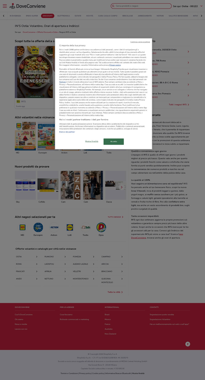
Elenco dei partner (67, 132)
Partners (62, 82)
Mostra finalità (91, 141)
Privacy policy (115, 65)
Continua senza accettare (140, 42)
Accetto (113, 141)
